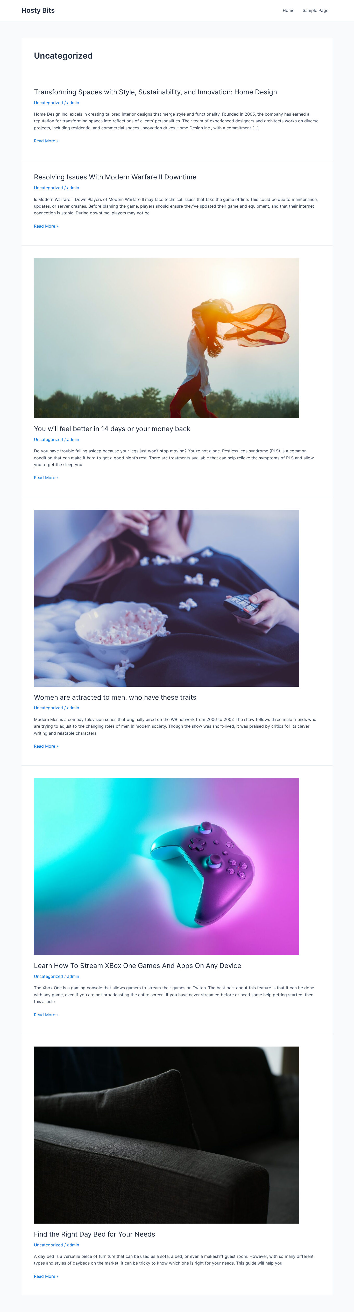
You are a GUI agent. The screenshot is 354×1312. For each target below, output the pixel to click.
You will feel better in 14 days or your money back (112, 429)
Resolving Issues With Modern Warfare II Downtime (115, 177)
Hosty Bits (38, 10)
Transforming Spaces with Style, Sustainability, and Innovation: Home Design (155, 92)
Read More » (46, 141)
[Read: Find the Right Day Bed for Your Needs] (166, 1134)
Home (288, 10)
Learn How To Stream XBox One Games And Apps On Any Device (137, 966)
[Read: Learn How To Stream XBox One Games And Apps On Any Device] (166, 866)
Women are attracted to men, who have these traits (115, 697)
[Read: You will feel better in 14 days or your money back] (166, 337)
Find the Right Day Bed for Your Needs (94, 1234)
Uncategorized (48, 102)
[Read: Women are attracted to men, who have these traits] (166, 597)
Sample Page (315, 10)
